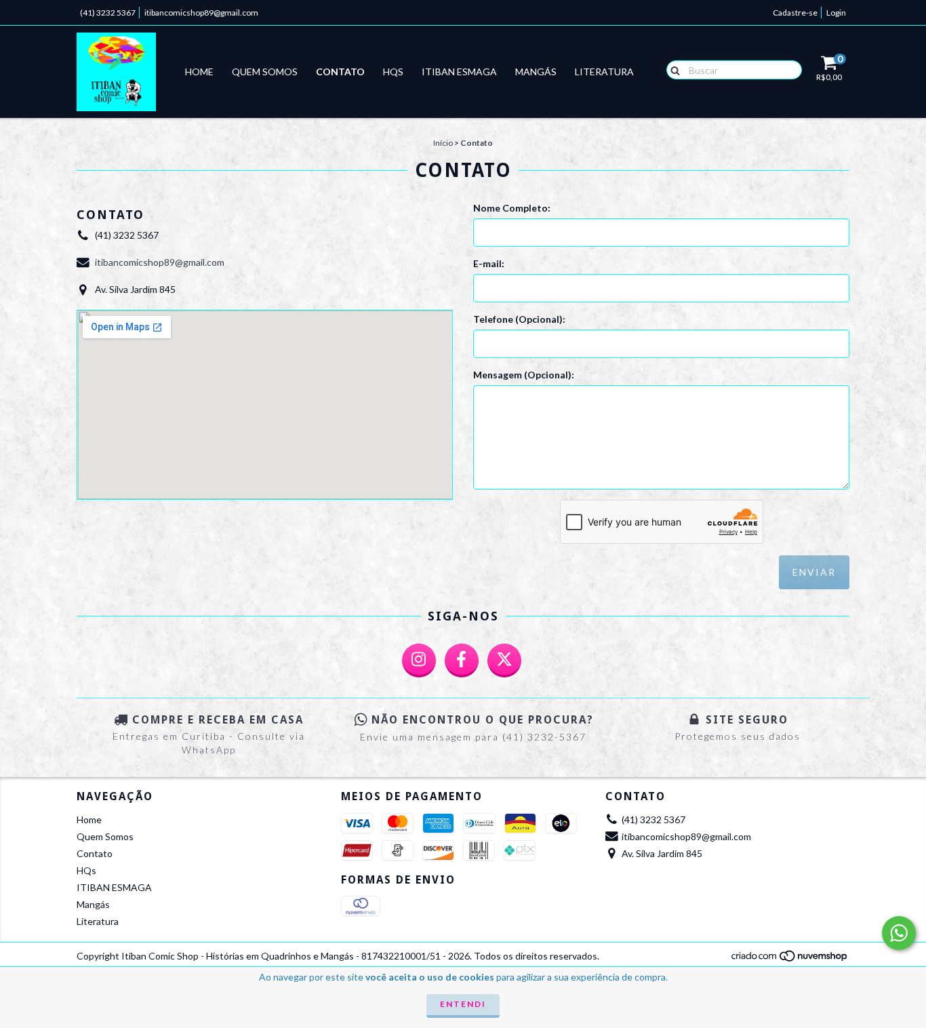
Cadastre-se (795, 12)
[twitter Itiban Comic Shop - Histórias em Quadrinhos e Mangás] (504, 660)
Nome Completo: (511, 208)
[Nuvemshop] (790, 959)
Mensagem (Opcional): (523, 374)
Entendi (463, 1004)
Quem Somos (265, 71)
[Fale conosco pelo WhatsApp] (899, 933)
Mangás (536, 71)
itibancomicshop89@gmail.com (201, 12)
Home (199, 71)
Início (443, 143)
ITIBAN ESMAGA (459, 71)
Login (836, 12)
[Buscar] (672, 69)
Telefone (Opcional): (519, 319)
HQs (393, 71)
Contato (340, 71)
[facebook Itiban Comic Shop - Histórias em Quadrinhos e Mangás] (462, 660)
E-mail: (488, 263)
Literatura (604, 71)
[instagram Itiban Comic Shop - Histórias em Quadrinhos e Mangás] (419, 660)
